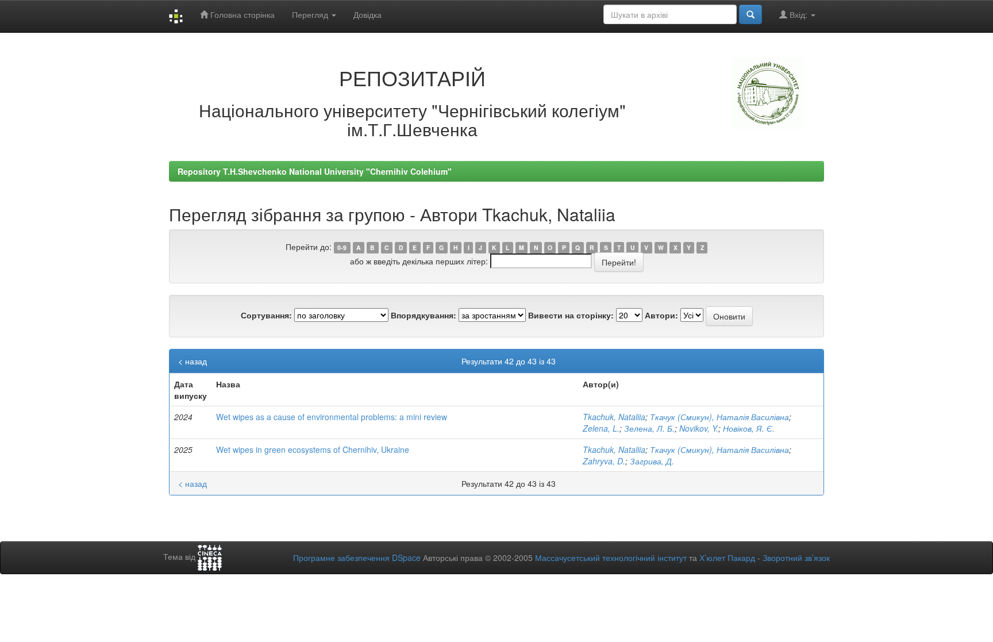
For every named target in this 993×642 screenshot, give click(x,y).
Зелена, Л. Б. (649, 428)
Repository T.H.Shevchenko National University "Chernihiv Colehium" (315, 171)
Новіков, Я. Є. (749, 428)
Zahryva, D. (604, 461)
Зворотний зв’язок (796, 557)
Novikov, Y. (698, 428)
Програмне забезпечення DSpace (357, 557)
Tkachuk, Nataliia (614, 416)
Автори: (661, 315)
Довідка (367, 14)
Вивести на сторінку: (571, 315)
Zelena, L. (601, 428)
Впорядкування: (423, 315)
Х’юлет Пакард (727, 557)
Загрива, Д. (652, 461)
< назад (192, 361)
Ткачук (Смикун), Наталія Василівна (719, 416)
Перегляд (311, 14)
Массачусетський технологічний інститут (611, 557)
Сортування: (266, 315)
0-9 (342, 247)
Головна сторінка (241, 14)
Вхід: (798, 14)
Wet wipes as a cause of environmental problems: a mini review (331, 416)
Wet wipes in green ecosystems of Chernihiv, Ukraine (312, 449)
